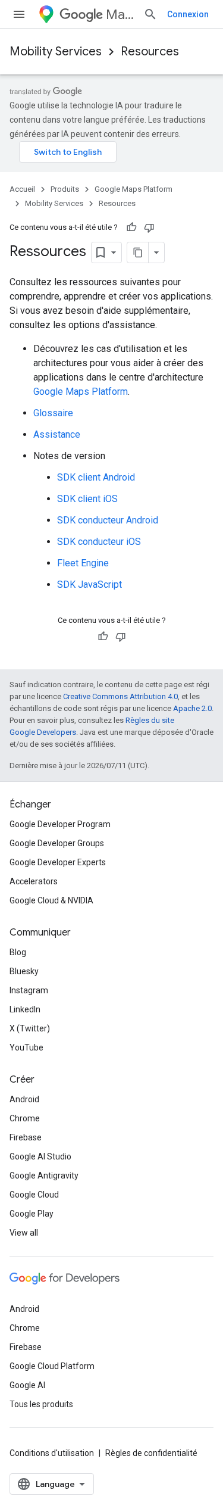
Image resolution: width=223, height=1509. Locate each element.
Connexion (188, 14)
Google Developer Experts (58, 862)
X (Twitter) (30, 1028)
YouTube (26, 1047)
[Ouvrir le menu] (19, 14)
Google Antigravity (44, 1175)
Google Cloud (34, 1194)
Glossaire (53, 413)
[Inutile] (149, 227)
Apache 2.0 (192, 708)
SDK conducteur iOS (99, 541)
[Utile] (131, 227)
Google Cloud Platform (52, 1366)
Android (24, 1099)
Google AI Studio (40, 1156)
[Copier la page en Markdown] (138, 252)
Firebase (26, 1137)
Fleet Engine (83, 563)
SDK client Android (96, 477)
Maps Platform (120, 15)
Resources (150, 51)
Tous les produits (41, 1404)
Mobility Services (56, 51)
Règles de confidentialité (151, 1453)
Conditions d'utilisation (52, 1453)
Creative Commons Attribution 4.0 (120, 696)
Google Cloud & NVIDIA (51, 900)
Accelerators (34, 881)
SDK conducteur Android (107, 520)
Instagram (29, 990)
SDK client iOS (87, 498)
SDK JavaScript (89, 584)
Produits (65, 189)
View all (24, 1232)
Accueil (22, 189)
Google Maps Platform (133, 189)
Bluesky (24, 971)
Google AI (27, 1385)
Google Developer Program (60, 824)
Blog (18, 952)
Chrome (25, 1118)
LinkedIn (25, 1009)
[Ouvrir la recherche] (150, 14)
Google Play (32, 1213)
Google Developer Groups (57, 843)
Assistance (56, 434)
